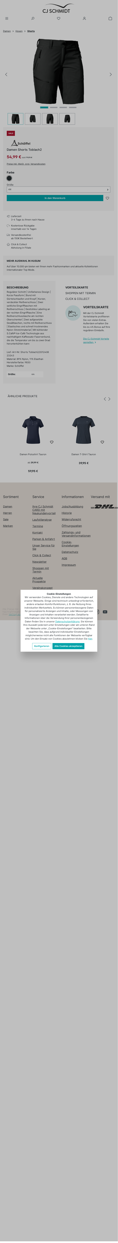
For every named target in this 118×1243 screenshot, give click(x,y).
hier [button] (90, 638)
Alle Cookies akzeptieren (68, 646)
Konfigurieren (41, 646)
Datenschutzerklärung (67, 621)
